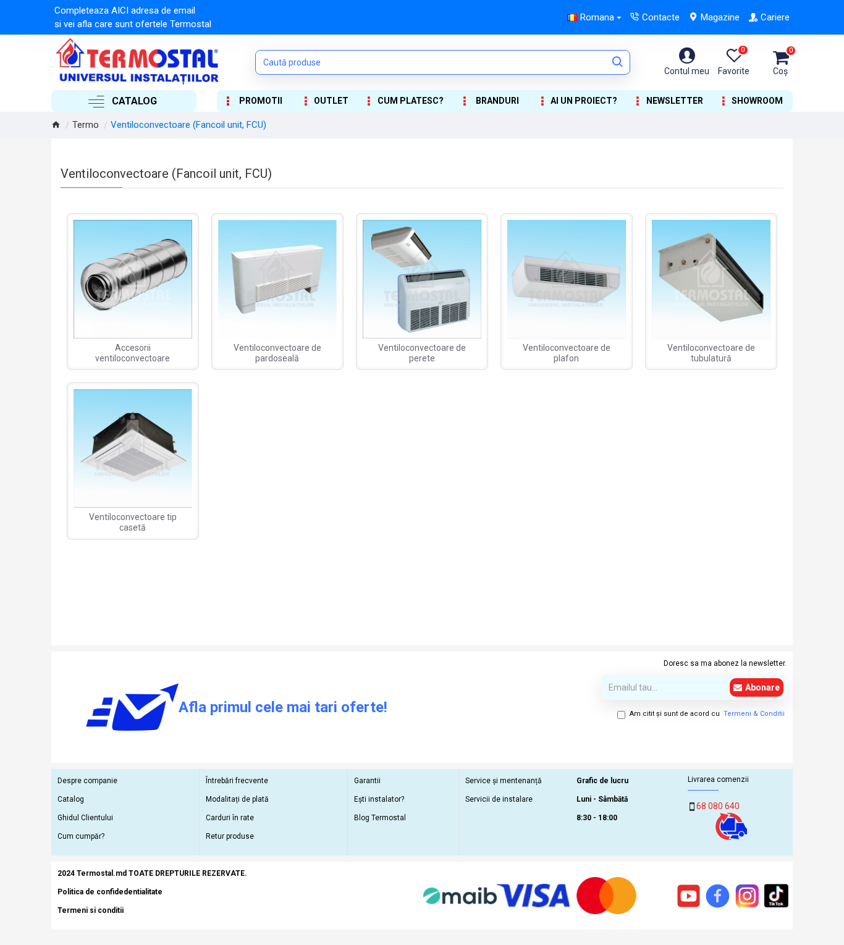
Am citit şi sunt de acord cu (707, 714)
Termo (85, 124)
